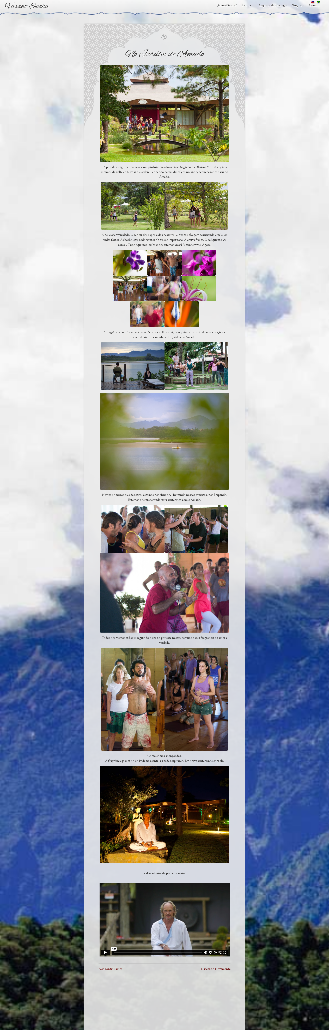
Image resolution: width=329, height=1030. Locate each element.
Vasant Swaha (27, 6)
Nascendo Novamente (215, 969)
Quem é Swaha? (226, 5)
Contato (314, 5)
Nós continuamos (110, 969)
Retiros (246, 5)
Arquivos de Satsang (272, 5)
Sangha (297, 5)
